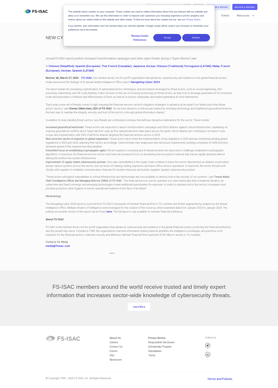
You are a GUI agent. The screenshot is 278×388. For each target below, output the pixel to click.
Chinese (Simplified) (61, 66)
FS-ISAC (86, 77)
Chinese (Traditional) (170, 66)
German (66, 70)
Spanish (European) (87, 66)
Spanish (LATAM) (83, 70)
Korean (150, 66)
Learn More (139, 307)
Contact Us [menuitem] (116, 346)
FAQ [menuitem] (112, 355)
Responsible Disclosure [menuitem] (161, 342)
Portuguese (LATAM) (197, 66)
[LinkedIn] (218, 354)
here (109, 211)
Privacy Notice (193, 19)
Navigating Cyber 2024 (145, 82)
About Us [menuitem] (115, 338)
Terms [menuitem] (151, 355)
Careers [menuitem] (114, 342)
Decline (196, 37)
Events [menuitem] (113, 351)
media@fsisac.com (58, 245)
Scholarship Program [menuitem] (159, 346)
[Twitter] (218, 345)
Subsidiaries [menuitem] (155, 351)
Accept (167, 37)
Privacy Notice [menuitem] (156, 338)
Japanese (139, 66)
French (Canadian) (120, 66)
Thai (104, 66)
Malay (216, 66)
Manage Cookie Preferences (139, 37)
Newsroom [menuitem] (116, 359)
